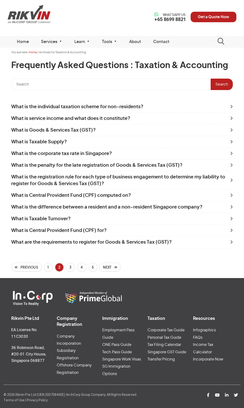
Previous (29, 267)
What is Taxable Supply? (39, 142)
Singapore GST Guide (166, 352)
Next (107, 267)
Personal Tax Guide (164, 337)
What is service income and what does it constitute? (70, 118)
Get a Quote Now (213, 17)
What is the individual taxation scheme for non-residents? (77, 106)
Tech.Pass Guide (117, 352)
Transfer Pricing (161, 359)
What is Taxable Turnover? (41, 218)
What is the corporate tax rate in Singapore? (61, 153)
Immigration (115, 319)
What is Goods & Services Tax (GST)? (53, 130)
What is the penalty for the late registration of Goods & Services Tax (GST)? (97, 165)
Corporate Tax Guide (166, 330)
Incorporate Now (208, 359)
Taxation (156, 319)
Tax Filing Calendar (164, 345)
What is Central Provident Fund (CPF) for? (59, 230)
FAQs (198, 337)
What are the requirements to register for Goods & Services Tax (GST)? (91, 242)
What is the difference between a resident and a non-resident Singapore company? (107, 207)
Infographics (204, 330)
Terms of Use (14, 400)
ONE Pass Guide (117, 345)
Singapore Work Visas (121, 359)
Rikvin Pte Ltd (34, 14)
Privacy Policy (37, 400)
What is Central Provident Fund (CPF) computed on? (71, 195)
